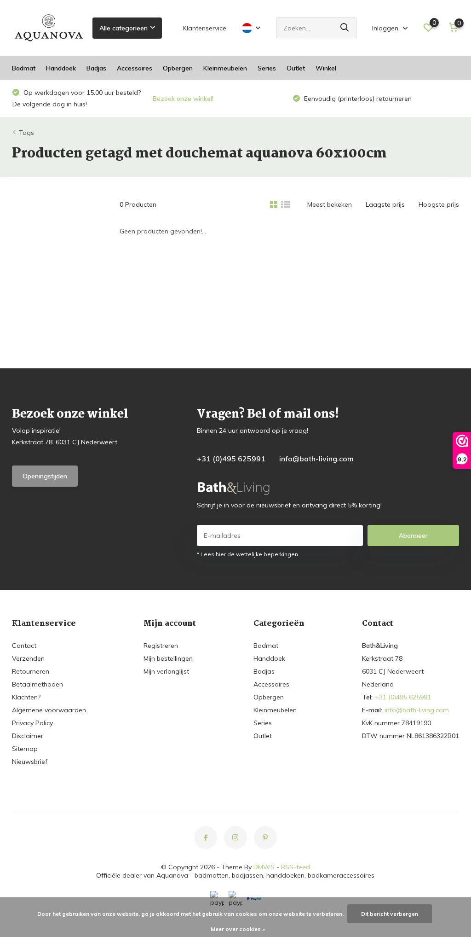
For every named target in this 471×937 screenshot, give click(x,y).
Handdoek (61, 68)
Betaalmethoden (37, 684)
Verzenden (28, 658)
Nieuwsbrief (29, 761)
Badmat (23, 68)
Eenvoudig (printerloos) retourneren (357, 98)
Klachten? (26, 697)
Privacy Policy (32, 723)
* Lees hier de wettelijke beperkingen (247, 554)
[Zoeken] (344, 27)
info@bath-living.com (316, 458)
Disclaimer (27, 736)
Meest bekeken (329, 204)
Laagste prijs (385, 204)
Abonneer (413, 535)
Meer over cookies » (238, 928)
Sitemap (25, 749)
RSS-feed (295, 867)
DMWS (264, 867)
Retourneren (30, 671)
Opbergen (178, 68)
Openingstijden (45, 476)
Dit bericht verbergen (389, 913)
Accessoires (134, 68)
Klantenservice (204, 28)
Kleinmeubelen (225, 68)
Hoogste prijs (439, 204)
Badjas (96, 68)
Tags (26, 132)
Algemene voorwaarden (49, 710)
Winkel (326, 68)
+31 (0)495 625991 (231, 458)
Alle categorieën (123, 28)
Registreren (161, 645)
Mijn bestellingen (168, 658)
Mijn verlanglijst (166, 671)
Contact (24, 645)
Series (267, 68)
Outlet (296, 68)
